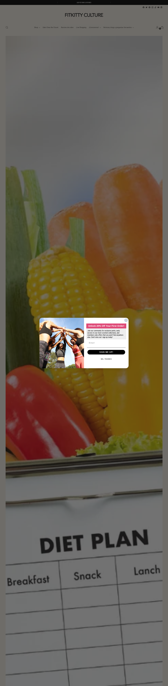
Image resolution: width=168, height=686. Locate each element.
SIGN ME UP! (106, 352)
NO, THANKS (106, 359)
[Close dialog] (126, 320)
